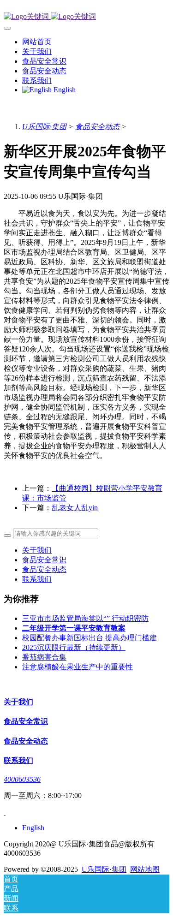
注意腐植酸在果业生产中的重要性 (77, 667)
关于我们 (37, 550)
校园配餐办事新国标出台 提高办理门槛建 (89, 638)
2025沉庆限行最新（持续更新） (73, 647)
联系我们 (37, 579)
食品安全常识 (44, 560)
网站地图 (145, 869)
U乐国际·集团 (44, 127)
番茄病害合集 (44, 657)
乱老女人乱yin (75, 508)
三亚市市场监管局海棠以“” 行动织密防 (85, 618)
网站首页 (37, 42)
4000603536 (22, 779)
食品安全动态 (97, 127)
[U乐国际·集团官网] (86, 17)
